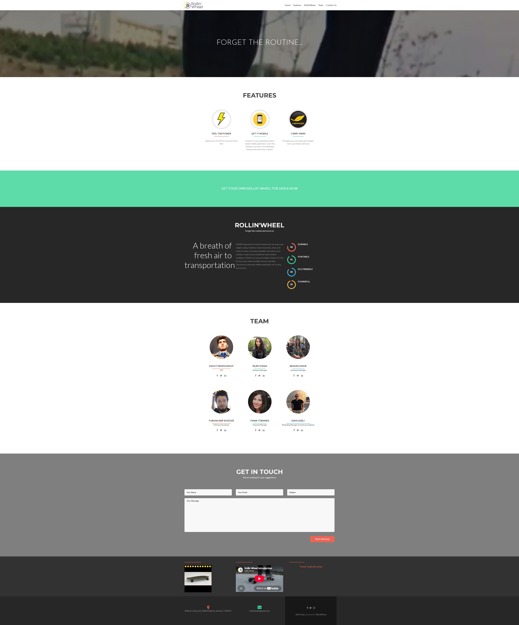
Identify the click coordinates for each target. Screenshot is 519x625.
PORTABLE (303, 256)
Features (297, 5)
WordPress (320, 614)
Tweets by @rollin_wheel (310, 566)
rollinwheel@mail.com (259, 610)
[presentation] (291, 247)
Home (288, 5)
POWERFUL (304, 281)
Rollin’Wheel (309, 5)
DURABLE (303, 244)
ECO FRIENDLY (305, 269)
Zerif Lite (299, 614)
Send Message (322, 539)
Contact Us (331, 5)
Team (320, 5)
